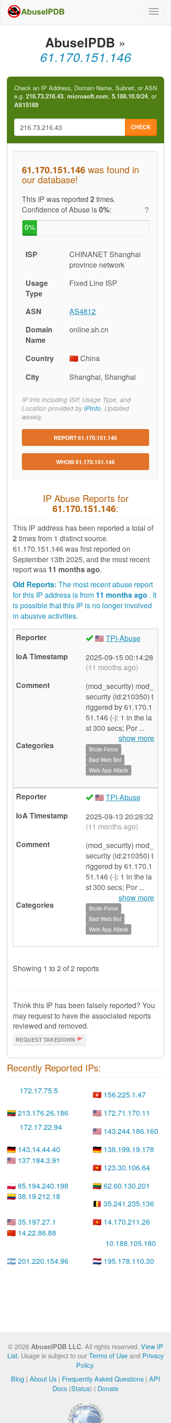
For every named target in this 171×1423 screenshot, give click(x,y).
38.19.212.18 (39, 1196)
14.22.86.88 (37, 1232)
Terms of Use (108, 1355)
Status (80, 1388)
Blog (17, 1378)
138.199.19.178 (129, 1149)
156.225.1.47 (125, 1094)
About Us (43, 1378)
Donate (108, 1388)
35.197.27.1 (37, 1221)
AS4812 (82, 311)
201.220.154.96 (43, 1261)
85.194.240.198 (43, 1185)
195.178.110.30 (129, 1261)
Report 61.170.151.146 (85, 438)
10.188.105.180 (130, 1243)
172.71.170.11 (127, 1112)
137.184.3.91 (39, 1160)
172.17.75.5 (39, 1090)
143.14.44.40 (39, 1149)
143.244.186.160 (131, 1131)
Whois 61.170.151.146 (85, 462)
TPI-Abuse (123, 638)
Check (141, 127)
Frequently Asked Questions (103, 1378)
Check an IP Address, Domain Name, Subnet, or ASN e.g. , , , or (85, 96)
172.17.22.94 (41, 1127)
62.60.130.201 (127, 1185)
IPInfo (92, 408)
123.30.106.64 (127, 1167)
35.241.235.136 (129, 1203)
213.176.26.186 (43, 1112)
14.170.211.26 (127, 1221)
